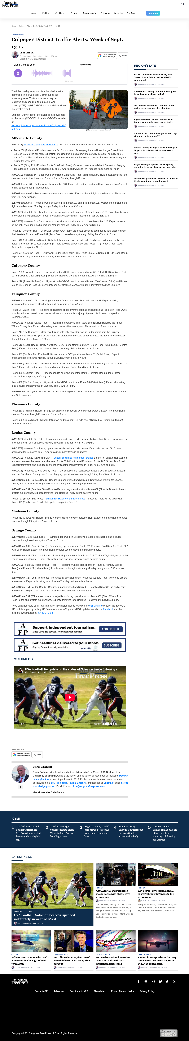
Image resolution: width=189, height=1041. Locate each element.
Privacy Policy (147, 991)
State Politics (61, 954)
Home (14, 26)
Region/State (19, 35)
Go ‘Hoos (59, 13)
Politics (45, 13)
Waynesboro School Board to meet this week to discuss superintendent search (113, 960)
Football (19, 911)
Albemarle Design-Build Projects (40, 144)
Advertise (118, 13)
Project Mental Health (122, 991)
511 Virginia (95, 605)
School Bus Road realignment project (73, 458)
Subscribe (105, 13)
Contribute (153, 13)
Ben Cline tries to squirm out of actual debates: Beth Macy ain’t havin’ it (72, 960)
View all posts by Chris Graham (48, 792)
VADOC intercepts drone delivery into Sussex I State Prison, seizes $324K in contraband (153, 77)
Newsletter (99, 991)
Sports (74, 13)
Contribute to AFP (79, 991)
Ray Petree (146, 901)
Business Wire (89, 13)
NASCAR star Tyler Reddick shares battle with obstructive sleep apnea (113, 894)
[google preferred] (107, 55)
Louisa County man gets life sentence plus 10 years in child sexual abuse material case (155, 150)
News (33, 13)
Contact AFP (41, 991)
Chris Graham (42, 767)
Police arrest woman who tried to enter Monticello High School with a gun (31, 960)
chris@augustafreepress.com (88, 786)
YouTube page (59, 783)
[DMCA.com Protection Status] (169, 1033)
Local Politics (103, 954)
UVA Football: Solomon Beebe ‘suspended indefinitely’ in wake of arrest (44, 917)
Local (15, 954)
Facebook (108, 609)
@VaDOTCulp (45, 613)
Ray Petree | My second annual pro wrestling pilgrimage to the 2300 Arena (156, 894)
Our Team (131, 13)
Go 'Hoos (29, 911)
